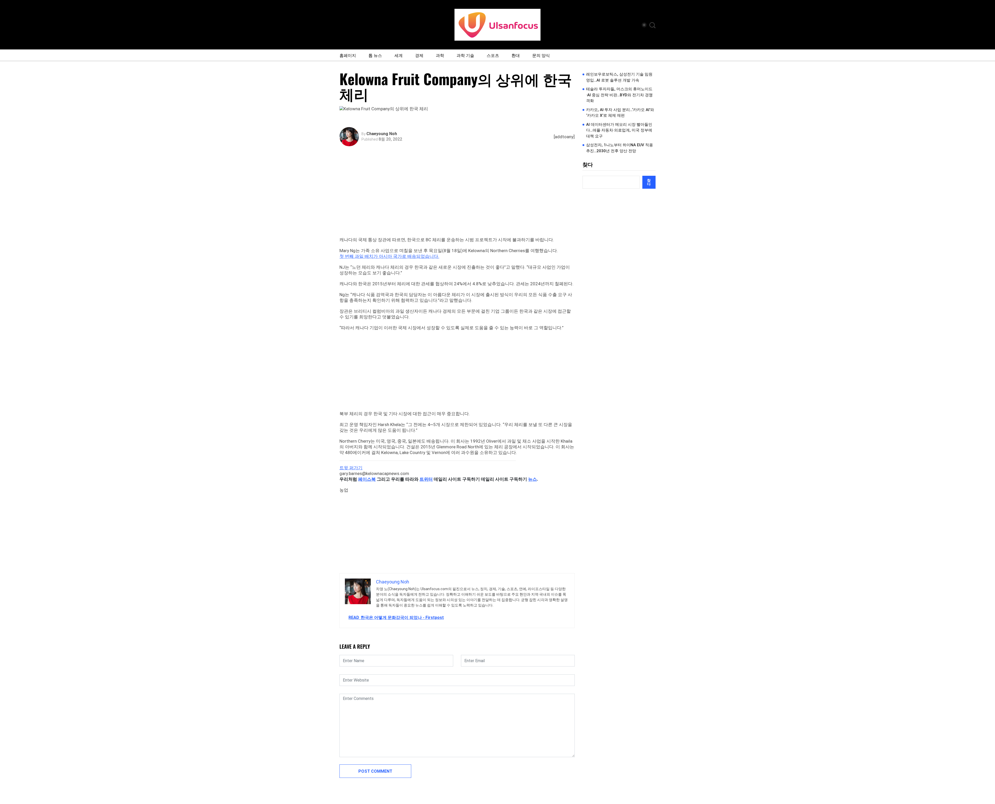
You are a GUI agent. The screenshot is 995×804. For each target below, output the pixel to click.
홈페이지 (347, 55)
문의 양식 (541, 55)
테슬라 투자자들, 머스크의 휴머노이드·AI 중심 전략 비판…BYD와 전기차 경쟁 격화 (619, 95)
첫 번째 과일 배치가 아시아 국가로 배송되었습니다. (389, 256)
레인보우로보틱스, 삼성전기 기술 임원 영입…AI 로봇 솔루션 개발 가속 (619, 77)
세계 (398, 55)
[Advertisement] (458, 198)
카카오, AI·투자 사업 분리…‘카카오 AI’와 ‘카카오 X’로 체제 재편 (620, 112)
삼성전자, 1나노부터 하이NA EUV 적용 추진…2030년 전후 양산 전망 (619, 148)
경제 (419, 55)
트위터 (426, 479)
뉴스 (532, 479)
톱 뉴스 (375, 55)
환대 (515, 55)
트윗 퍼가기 (351, 467)
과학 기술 (465, 55)
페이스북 (367, 479)
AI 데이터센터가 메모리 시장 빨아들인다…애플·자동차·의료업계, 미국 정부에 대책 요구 (619, 130)
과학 (440, 55)
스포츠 (493, 55)
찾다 (587, 165)
